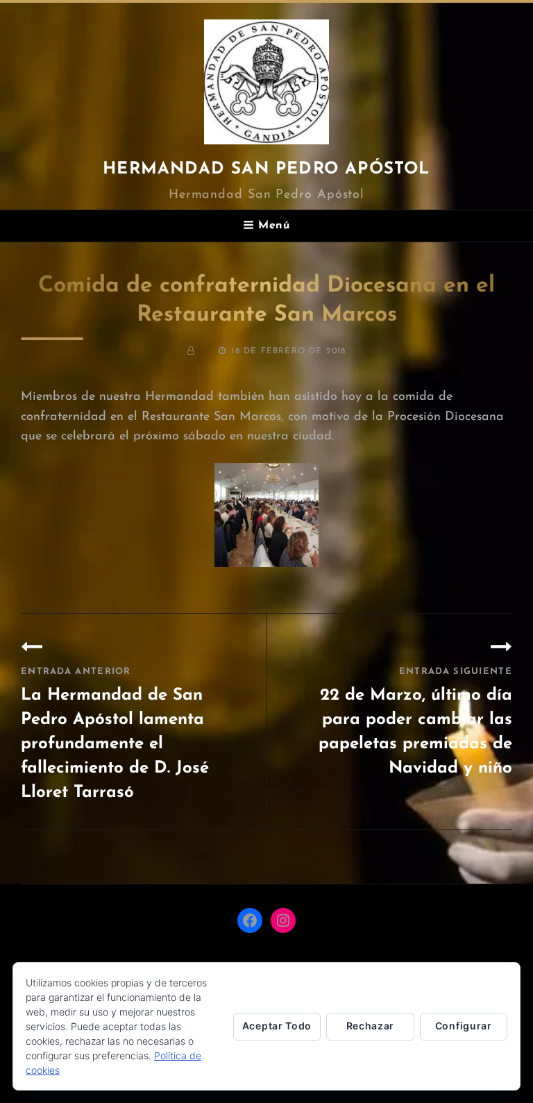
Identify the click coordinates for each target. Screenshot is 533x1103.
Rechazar (370, 1026)
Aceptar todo (277, 1026)
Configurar (463, 1026)
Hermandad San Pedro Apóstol (266, 169)
